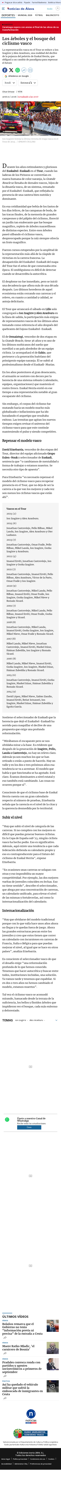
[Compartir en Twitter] (11, 70)
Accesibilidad (6, 1464)
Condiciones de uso (37, 1459)
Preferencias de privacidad (40, 1464)
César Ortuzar (8, 92)
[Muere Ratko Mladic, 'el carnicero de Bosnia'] (53, 1348)
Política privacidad (20, 1459)
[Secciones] (3, 8)
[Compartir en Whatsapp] (17, 70)
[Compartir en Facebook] (4, 70)
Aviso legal (5, 1459)
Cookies (51, 1459)
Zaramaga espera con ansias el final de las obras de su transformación (30, 28)
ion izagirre (20, 1020)
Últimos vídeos (15, 1316)
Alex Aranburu (36, 1020)
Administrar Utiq (21, 1464)
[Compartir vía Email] (30, 70)
